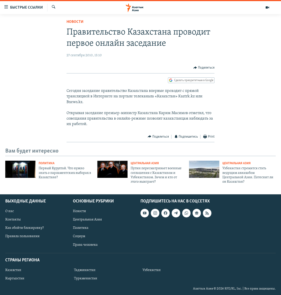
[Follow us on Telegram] (176, 213)
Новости (75, 22)
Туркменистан (85, 278)
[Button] (203, 68)
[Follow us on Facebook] (165, 213)
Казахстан (13, 270)
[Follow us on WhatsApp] (186, 213)
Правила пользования (22, 236)
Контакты (13, 219)
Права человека (85, 244)
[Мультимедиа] (267, 7)
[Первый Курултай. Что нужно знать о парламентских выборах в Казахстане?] (20, 169)
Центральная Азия (145, 163)
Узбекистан (151, 270)
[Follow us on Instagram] (155, 213)
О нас (9, 211)
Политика (46, 163)
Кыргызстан (14, 278)
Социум (79, 236)
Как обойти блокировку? (24, 228)
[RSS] (207, 213)
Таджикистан (84, 270)
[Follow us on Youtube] (144, 213)
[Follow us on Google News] (197, 213)
